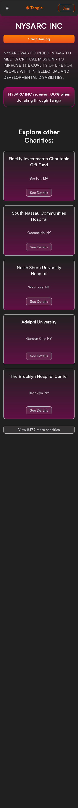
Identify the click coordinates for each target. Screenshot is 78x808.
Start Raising (39, 39)
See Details (39, 192)
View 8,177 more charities (39, 430)
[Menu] (7, 8)
